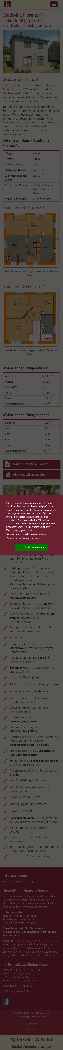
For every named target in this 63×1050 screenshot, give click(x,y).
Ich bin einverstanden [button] (31, 547)
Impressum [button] (37, 538)
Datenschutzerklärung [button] (18, 538)
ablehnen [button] (43, 534)
